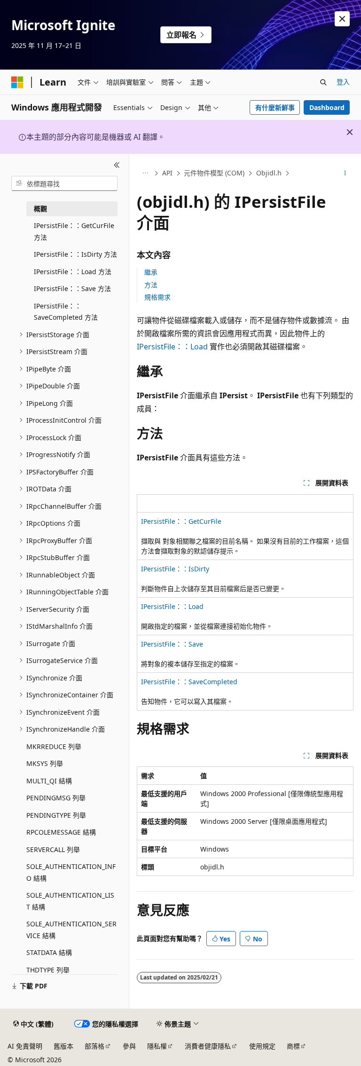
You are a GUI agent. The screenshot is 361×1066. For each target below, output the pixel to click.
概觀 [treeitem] (40, 208)
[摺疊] (117, 165)
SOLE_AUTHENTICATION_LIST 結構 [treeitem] (70, 901)
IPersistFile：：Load (172, 346)
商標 (293, 1046)
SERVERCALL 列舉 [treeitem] (53, 849)
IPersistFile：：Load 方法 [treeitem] (72, 271)
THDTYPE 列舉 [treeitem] (48, 969)
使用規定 (262, 1046)
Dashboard (327, 107)
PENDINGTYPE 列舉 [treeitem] (56, 815)
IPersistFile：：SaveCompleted (189, 681)
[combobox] (64, 183)
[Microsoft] (17, 82)
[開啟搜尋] (323, 82)
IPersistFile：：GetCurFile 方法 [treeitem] (74, 231)
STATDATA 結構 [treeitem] (49, 952)
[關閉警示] (342, 18)
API (167, 172)
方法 (150, 284)
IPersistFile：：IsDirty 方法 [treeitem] (75, 254)
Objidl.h (269, 172)
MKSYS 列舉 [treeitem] (44, 763)
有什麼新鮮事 (275, 107)
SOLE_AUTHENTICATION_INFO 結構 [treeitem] (71, 872)
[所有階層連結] (145, 173)
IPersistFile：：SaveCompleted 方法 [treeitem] (66, 311)
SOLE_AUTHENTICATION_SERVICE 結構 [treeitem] (71, 929)
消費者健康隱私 (208, 1046)
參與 (129, 1046)
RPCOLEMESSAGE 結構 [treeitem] (61, 832)
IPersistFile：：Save (172, 644)
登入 (343, 81)
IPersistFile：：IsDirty (175, 568)
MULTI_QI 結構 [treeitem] (49, 780)
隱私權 (157, 1046)
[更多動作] (345, 173)
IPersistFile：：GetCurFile (181, 521)
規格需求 (157, 296)
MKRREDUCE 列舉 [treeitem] (53, 746)
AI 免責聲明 (25, 1046)
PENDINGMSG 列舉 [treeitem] (56, 797)
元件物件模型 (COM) (214, 172)
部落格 (94, 1046)
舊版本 (63, 1046)
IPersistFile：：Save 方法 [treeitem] (72, 288)
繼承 (150, 272)
